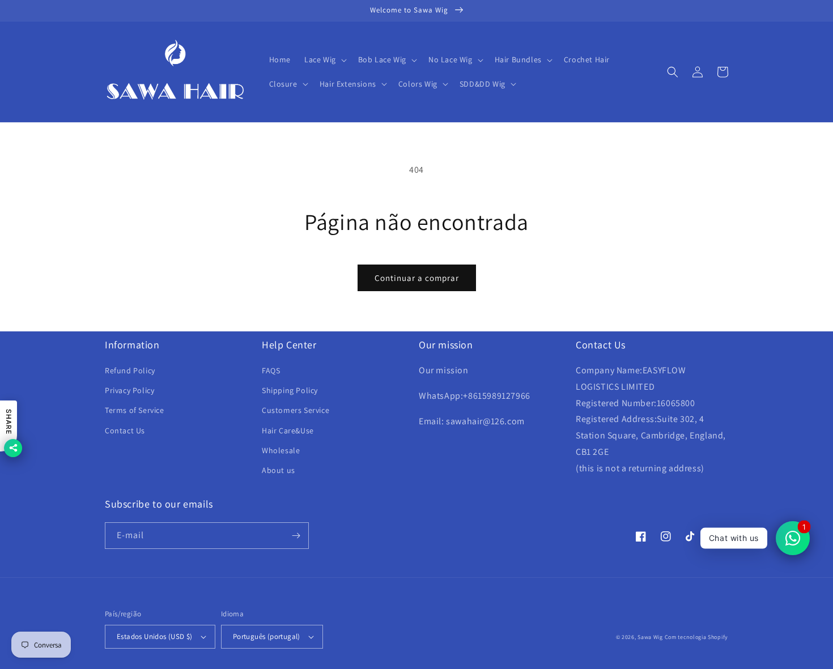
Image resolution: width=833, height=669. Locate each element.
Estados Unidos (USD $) (155, 636)
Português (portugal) (266, 636)
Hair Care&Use (288, 430)
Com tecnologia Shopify (696, 637)
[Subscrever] (295, 535)
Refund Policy (130, 370)
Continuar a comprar (417, 277)
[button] (324, 59)
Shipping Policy (290, 390)
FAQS (271, 370)
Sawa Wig (650, 637)
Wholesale (281, 450)
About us (278, 470)
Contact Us (125, 430)
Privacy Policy (129, 390)
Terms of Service (134, 410)
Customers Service (295, 410)
